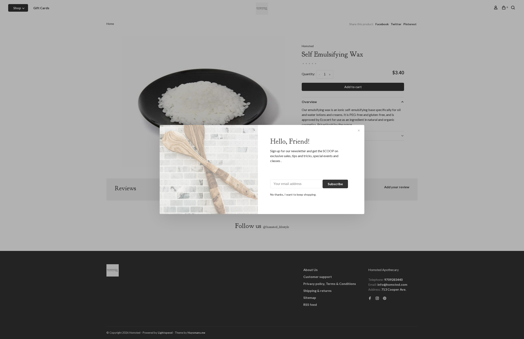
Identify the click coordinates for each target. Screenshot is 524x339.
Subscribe (335, 184)
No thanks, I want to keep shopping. (293, 194)
